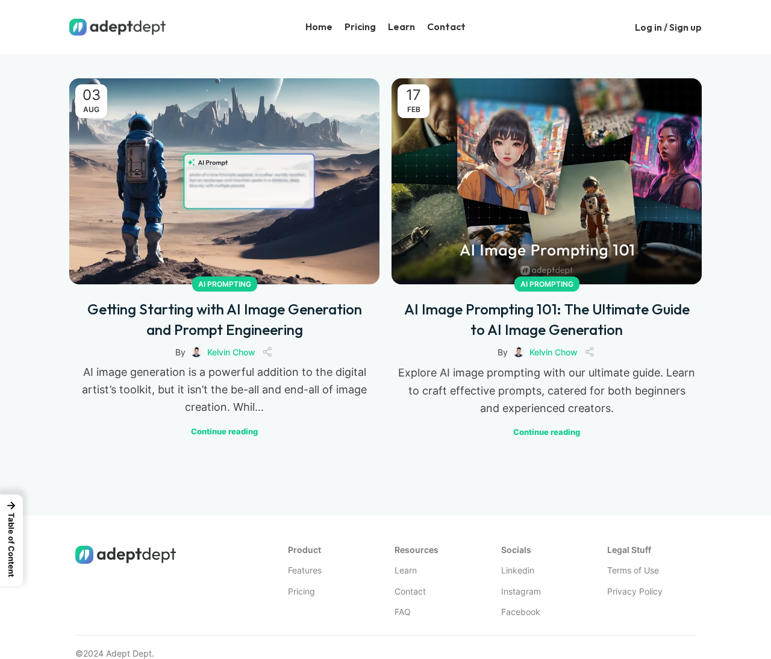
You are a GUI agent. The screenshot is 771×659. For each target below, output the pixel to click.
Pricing (301, 591)
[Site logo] (117, 26)
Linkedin (517, 570)
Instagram (521, 591)
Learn (406, 570)
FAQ (403, 612)
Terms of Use (633, 570)
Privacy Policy (635, 591)
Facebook (520, 612)
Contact (410, 591)
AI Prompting (224, 284)
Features (305, 570)
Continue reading (224, 432)
